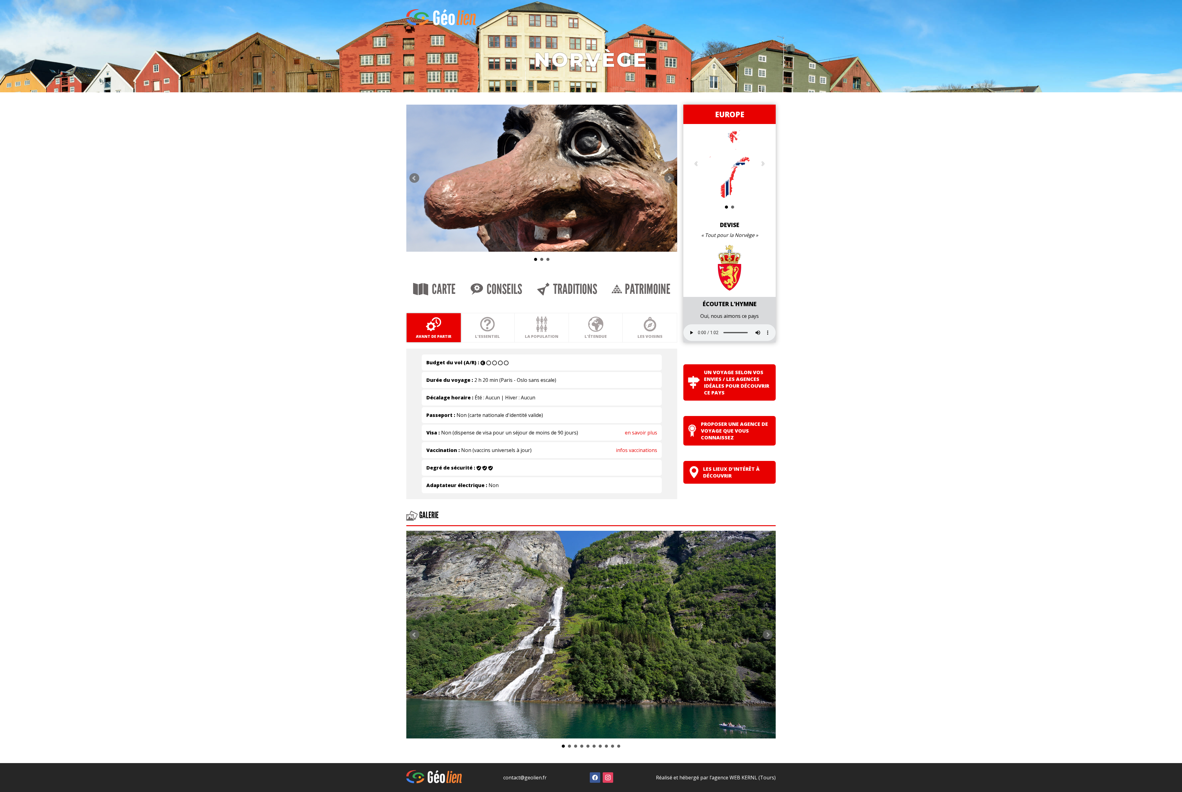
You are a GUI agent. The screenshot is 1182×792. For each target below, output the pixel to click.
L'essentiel (487, 336)
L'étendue (596, 336)
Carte (443, 289)
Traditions (574, 289)
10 (618, 746)
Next (669, 178)
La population (541, 336)
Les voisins (649, 336)
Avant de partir (433, 336)
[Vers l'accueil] (441, 23)
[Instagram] (608, 777)
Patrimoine (646, 289)
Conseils (503, 289)
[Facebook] (595, 777)
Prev (414, 178)
